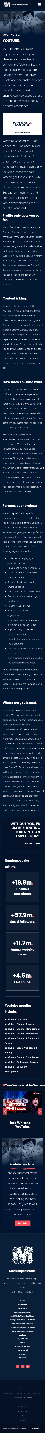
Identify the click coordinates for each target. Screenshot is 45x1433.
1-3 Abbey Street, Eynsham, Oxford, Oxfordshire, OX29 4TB (22, 1393)
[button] (5, 1111)
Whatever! (35, 1428)
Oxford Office (22, 1406)
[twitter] (22, 1366)
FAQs (22, 1416)
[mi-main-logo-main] (16, 2)
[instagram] (17, 1366)
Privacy (22, 1420)
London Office (22, 1411)
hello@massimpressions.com (22, 1398)
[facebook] (28, 1366)
